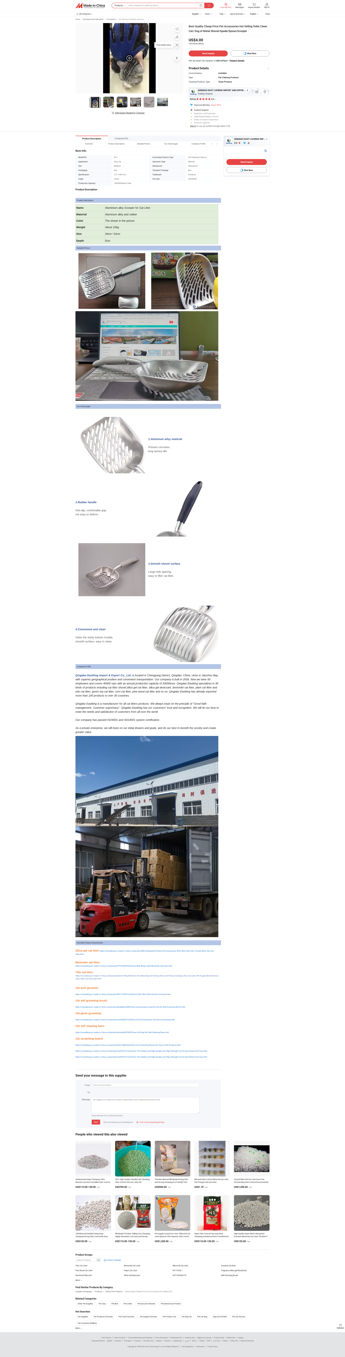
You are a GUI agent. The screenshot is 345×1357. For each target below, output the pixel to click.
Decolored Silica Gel (83, 1275)
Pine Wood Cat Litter (84, 1270)
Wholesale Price (176, 1337)
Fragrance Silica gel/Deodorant (234, 1270)
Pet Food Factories (126, 1316)
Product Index (219, 1337)
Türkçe (225, 1341)
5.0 (236, 143)
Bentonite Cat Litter (132, 1265)
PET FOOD (176, 1270)
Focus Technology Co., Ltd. (155, 1346)
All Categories (85, 14)
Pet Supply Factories (148, 1316)
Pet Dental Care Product (171, 1303)
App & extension (236, 14)
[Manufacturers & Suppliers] (90, 5)
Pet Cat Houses (238, 1316)
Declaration (200, 1346)
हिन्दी (208, 1341)
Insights (241, 1337)
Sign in (267, 7)
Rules (267, 14)
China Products (119, 1337)
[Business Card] (265, 150)
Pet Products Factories (103, 1316)
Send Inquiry (208, 53)
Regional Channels (204, 1337)
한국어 (194, 1341)
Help (221, 14)
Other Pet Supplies (85, 1303)
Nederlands (177, 1341)
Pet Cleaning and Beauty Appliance (131, 19)
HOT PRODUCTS (179, 1275)
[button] (212, 143)
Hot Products (106, 1337)
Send (96, 1122)
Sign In (193, 126)
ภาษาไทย (216, 1341)
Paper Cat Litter (130, 1270)
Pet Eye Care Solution (146, 1303)
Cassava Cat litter (228, 1265)
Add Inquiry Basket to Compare (129, 112)
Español (118, 1341)
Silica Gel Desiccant (132, 1275)
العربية (187, 1341)
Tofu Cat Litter (81, 1265)
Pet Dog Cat (187, 1316)
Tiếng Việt (234, 1341)
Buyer (207, 14)
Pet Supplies (111, 19)
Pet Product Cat (169, 1316)
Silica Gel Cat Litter (180, 1265)
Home (77, 19)
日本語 (202, 1341)
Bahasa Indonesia (247, 1341)
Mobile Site (231, 1337)
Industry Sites (190, 1337)
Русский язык (148, 1341)
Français (137, 1341)
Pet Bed (114, 1303)
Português (127, 1341)
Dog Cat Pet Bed (220, 1316)
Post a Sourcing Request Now (150, 1122)
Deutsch (168, 1341)
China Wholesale (161, 1337)
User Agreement (187, 1346)
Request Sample (237, 60)
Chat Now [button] (251, 53)
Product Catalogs (113, 1260)
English (109, 1341)
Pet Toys (102, 1303)
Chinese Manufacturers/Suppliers (140, 1337)
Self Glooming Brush (229, 1275)
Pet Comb (128, 1303)
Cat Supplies (83, 1316)
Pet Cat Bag (202, 1316)
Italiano (159, 1341)
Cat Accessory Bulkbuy (87, 1323)
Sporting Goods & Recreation (93, 19)
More (77, 1328)
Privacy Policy (212, 1346)
